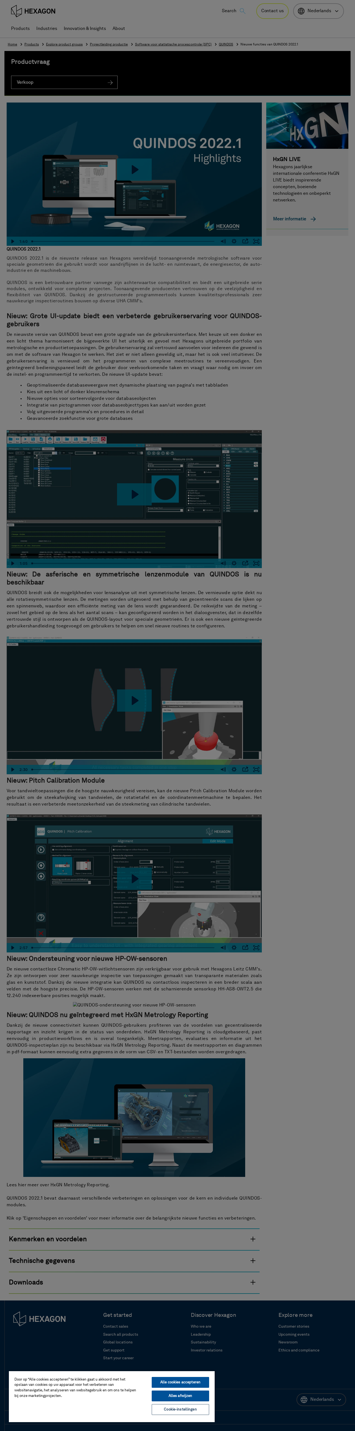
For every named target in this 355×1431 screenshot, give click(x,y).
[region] (112, 1396)
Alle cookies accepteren (180, 1382)
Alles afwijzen (180, 1396)
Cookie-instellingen (180, 1409)
